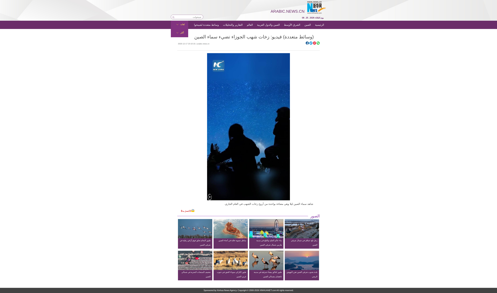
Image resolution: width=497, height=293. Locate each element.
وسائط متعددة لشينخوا (206, 24)
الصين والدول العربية (268, 24)
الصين (307, 24)
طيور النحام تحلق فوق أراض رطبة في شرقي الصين (195, 242)
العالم (250, 24)
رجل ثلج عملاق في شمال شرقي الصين (304, 242)
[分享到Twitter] (310, 43)
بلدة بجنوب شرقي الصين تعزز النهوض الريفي (302, 274)
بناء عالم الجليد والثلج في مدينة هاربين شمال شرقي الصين (269, 242)
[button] (210, 198)
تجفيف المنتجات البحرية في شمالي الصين (196, 274)
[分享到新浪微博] (314, 43)
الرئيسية (319, 24)
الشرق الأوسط (292, 24)
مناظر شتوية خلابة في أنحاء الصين (232, 240)
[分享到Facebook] (307, 43)
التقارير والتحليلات (233, 24)
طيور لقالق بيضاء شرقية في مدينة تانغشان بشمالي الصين (268, 274)
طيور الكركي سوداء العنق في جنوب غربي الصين (231, 274)
